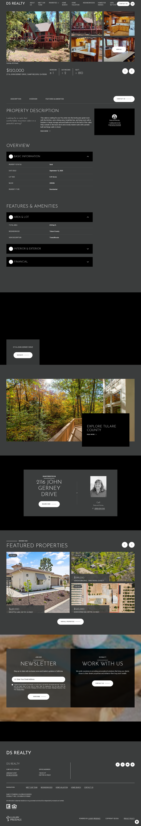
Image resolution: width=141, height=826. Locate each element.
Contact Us (123, 3)
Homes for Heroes (102, 4)
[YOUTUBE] (128, 764)
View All (119, 49)
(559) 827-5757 (113, 4)
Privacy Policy (20, 689)
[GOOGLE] (132, 764)
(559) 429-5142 (115, 123)
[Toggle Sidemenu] (132, 4)
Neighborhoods (89, 3)
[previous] (125, 545)
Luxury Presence (94, 818)
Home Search (64, 4)
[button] (124, 99)
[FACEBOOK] (118, 764)
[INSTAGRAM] (123, 764)
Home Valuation (75, 4)
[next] (132, 545)
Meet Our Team (41, 4)
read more (91, 434)
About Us (32, 4)
